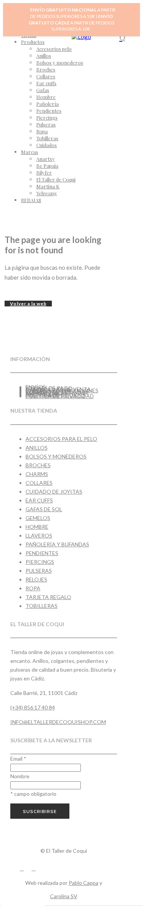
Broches (38, 465)
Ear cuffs (39, 500)
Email (18, 758)
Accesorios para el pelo (61, 439)
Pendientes (42, 553)
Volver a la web (28, 303)
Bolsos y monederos (56, 456)
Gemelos (38, 518)
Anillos (37, 447)
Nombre (19, 776)
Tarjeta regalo (48, 597)
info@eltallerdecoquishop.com (58, 722)
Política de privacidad (60, 396)
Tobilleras (42, 606)
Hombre (37, 526)
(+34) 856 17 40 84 (32, 707)
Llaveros (39, 535)
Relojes (36, 579)
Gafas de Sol (44, 509)
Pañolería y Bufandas (57, 544)
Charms (37, 474)
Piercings (40, 562)
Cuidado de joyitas (54, 491)
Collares (39, 482)
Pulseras (39, 570)
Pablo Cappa (83, 882)
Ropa (33, 588)
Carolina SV (63, 896)
